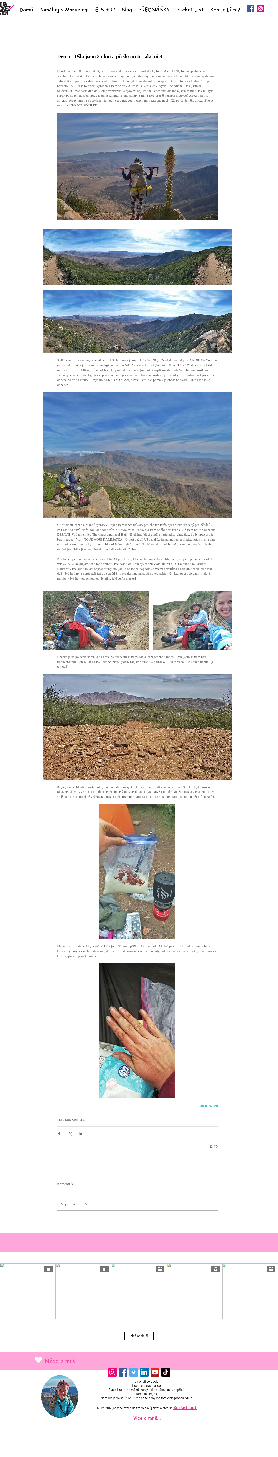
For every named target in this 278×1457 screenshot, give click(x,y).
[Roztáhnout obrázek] (96, 620)
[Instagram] (112, 1372)
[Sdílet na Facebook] (59, 1134)
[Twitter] (133, 1372)
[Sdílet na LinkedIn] (80, 1134)
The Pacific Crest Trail (71, 1119)
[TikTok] (165, 1372)
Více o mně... (147, 1417)
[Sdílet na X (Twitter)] (70, 1134)
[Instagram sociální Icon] (260, 8)
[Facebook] (123, 1372)
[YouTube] (155, 1372)
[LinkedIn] (144, 1372)
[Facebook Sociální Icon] (250, 8)
